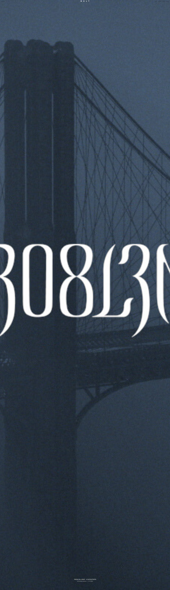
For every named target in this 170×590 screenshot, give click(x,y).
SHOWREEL (160, 1)
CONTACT (167, 1)
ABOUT (156, 1)
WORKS (163, 1)
